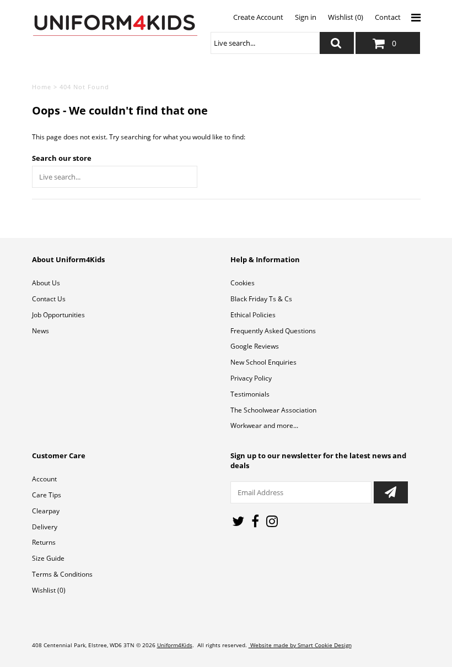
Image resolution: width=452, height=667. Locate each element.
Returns (44, 542)
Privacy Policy (251, 378)
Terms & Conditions (62, 574)
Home (41, 87)
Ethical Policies (253, 314)
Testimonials (250, 394)
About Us (46, 283)
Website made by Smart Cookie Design (300, 645)
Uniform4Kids (174, 645)
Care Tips (46, 495)
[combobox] (265, 43)
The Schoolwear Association (273, 410)
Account (44, 479)
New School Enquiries (263, 362)
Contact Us (49, 298)
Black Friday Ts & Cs (261, 298)
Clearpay (46, 511)
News (40, 330)
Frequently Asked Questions (273, 330)
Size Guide (48, 558)
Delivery (44, 527)
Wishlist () (49, 590)
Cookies (242, 283)
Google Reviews (254, 346)
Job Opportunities (58, 314)
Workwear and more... (264, 425)
